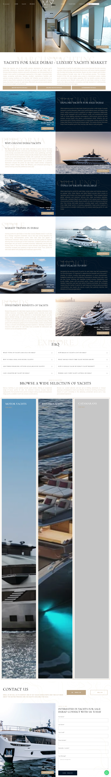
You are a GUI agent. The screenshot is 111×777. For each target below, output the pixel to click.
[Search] (3, 4)
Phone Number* (62, 740)
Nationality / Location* (63, 748)
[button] (106, 772)
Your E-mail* (61, 732)
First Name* (61, 716)
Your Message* (62, 756)
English (90, 3)
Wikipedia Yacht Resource (12, 319)
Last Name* (61, 724)
